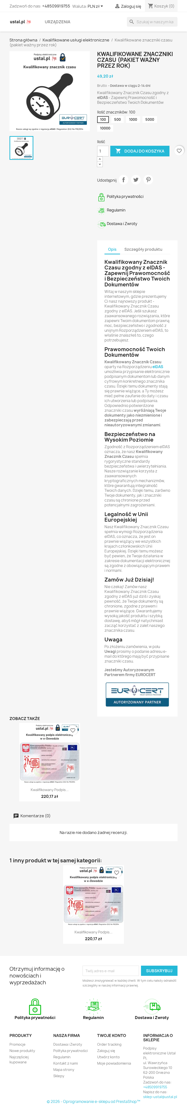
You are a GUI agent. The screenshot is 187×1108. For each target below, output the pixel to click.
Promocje (17, 1044)
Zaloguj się (106, 1050)
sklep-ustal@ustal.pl (160, 1096)
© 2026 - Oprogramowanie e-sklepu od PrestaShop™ (93, 1101)
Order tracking (109, 1044)
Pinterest (148, 180)
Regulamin (62, 1057)
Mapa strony (63, 1069)
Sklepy (58, 1076)
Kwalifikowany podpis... (50, 789)
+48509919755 (56, 6)
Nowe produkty (22, 1050)
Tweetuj (136, 180)
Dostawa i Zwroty (67, 1044)
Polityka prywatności (70, 1050)
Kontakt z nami (65, 1063)
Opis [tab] (112, 249)
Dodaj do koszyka (139, 151)
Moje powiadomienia (114, 1063)
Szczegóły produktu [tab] (143, 249)
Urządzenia (57, 21)
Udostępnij (123, 180)
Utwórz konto (108, 1057)
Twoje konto (111, 1035)
